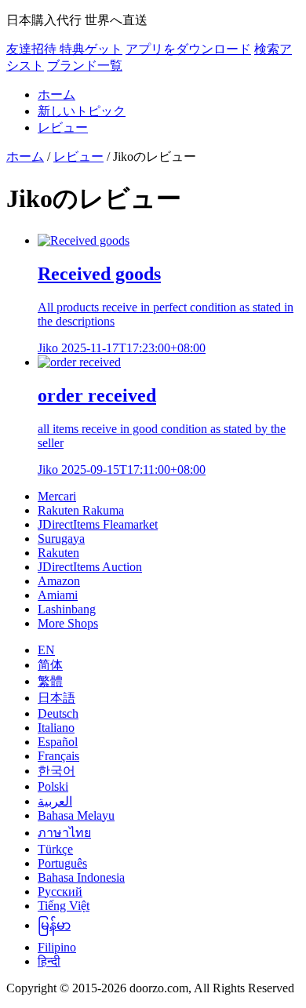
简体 (50, 664)
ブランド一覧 (84, 65)
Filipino (57, 947)
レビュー (63, 127)
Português (62, 863)
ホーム (56, 94)
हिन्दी (49, 961)
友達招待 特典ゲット (64, 49)
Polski (53, 786)
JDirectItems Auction (90, 566)
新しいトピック (82, 111)
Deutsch (58, 713)
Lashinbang (67, 609)
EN (46, 650)
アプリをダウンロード (188, 49)
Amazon (59, 581)
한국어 (56, 770)
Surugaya (61, 538)
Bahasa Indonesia (81, 877)
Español (58, 741)
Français (58, 755)
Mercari (57, 496)
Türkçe (55, 849)
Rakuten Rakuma (81, 510)
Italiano (56, 727)
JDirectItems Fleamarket (98, 524)
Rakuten (58, 552)
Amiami (58, 595)
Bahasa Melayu (76, 815)
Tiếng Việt (63, 905)
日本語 (56, 697)
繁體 (50, 681)
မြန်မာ (54, 925)
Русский (60, 891)
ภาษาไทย (64, 832)
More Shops (68, 623)
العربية (55, 801)
